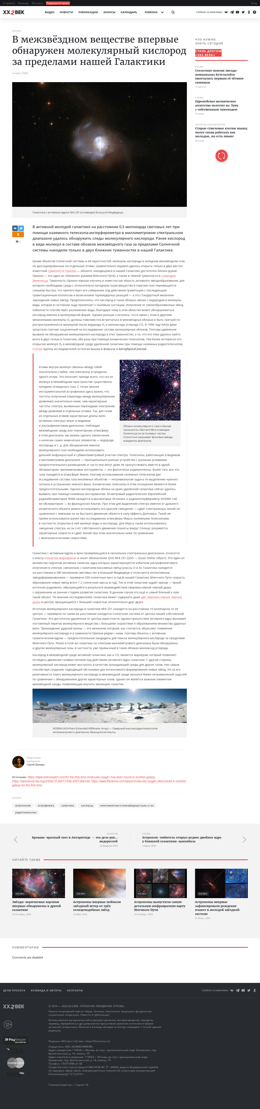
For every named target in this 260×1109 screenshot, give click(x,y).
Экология (112, 833)
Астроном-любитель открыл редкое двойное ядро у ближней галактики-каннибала (181, 839)
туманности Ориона (62, 271)
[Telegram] (231, 12)
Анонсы (109, 12)
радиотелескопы (25, 812)
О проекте (9, 3)
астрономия (23, 805)
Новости (66, 12)
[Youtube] (237, 12)
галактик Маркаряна (60, 558)
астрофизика (46, 805)
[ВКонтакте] (226, 12)
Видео (49, 12)
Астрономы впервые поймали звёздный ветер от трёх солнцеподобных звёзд (97, 906)
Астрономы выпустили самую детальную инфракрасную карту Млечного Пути (159, 906)
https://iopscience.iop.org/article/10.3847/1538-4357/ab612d (51, 781)
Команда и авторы (47, 990)
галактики (67, 805)
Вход (254, 3)
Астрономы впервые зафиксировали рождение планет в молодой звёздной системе (217, 908)
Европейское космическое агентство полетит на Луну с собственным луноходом (216, 105)
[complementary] (219, 99)
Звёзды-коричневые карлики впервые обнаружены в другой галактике (36, 906)
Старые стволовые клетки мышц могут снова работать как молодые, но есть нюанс (221, 132)
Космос (17, 30)
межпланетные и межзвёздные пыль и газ (127, 805)
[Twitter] (243, 12)
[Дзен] (254, 12)
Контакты (38, 3)
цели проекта (14, 990)
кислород (87, 805)
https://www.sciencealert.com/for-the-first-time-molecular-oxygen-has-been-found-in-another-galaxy (91, 777)
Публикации (88, 12)
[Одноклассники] (248, 12)
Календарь (129, 12)
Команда (23, 3)
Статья (37, 349)
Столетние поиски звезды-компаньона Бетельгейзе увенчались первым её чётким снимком (219, 76)
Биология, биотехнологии (210, 124)
